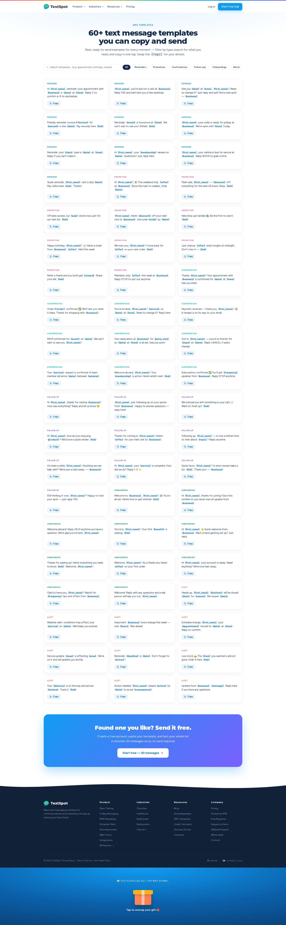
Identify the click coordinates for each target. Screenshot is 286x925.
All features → (107, 845)
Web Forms (106, 834)
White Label (217, 834)
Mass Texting (107, 808)
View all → (142, 829)
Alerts (236, 67)
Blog (176, 808)
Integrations (106, 840)
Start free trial (230, 6)
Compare (179, 834)
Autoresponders (108, 829)
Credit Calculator (183, 824)
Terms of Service (84, 860)
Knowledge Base (182, 813)
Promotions (159, 67)
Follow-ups (200, 67)
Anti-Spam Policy (102, 860)
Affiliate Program (220, 829)
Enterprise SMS (219, 813)
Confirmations (179, 67)
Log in (211, 6)
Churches (142, 808)
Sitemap (213, 860)
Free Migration (218, 819)
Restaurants (143, 824)
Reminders (140, 67)
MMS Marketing (108, 819)
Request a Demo (219, 824)
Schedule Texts (108, 824)
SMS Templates (182, 819)
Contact (215, 840)
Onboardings (219, 67)
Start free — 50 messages (141, 753)
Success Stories (182, 829)
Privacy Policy (68, 860)
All (126, 67)
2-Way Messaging (109, 813)
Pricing (130, 6)
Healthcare (142, 813)
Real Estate (142, 819)
